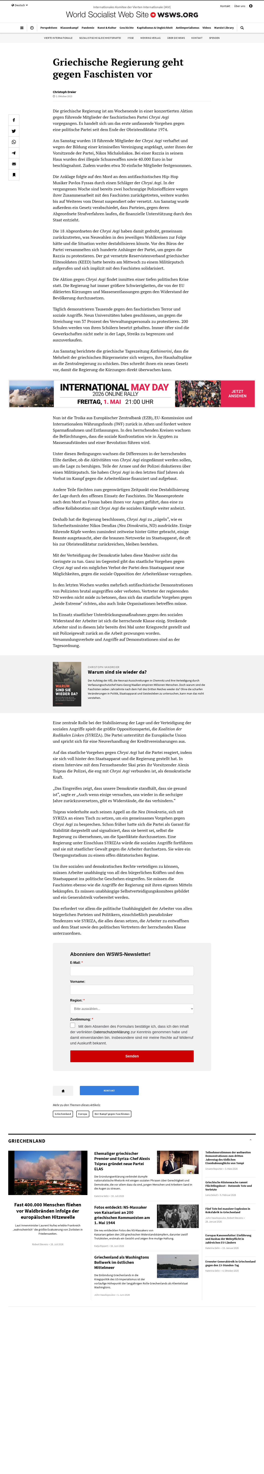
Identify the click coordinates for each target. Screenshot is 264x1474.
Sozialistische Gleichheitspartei (100, 37)
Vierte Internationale (58, 37)
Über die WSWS (176, 37)
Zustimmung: (80, 1019)
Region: (76, 1000)
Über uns (239, 6)
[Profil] (250, 6)
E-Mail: (75, 962)
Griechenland (63, 1113)
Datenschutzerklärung (111, 1032)
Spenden (214, 37)
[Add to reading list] (13, 174)
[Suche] (242, 29)
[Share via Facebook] (13, 120)
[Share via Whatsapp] (13, 142)
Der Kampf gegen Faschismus (112, 1113)
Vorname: (77, 981)
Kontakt (225, 6)
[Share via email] (13, 163)
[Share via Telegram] (13, 153)
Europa (82, 1113)
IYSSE (131, 37)
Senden (132, 1056)
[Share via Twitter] (13, 131)
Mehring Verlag (150, 37)
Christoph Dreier (64, 92)
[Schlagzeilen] (32, 29)
